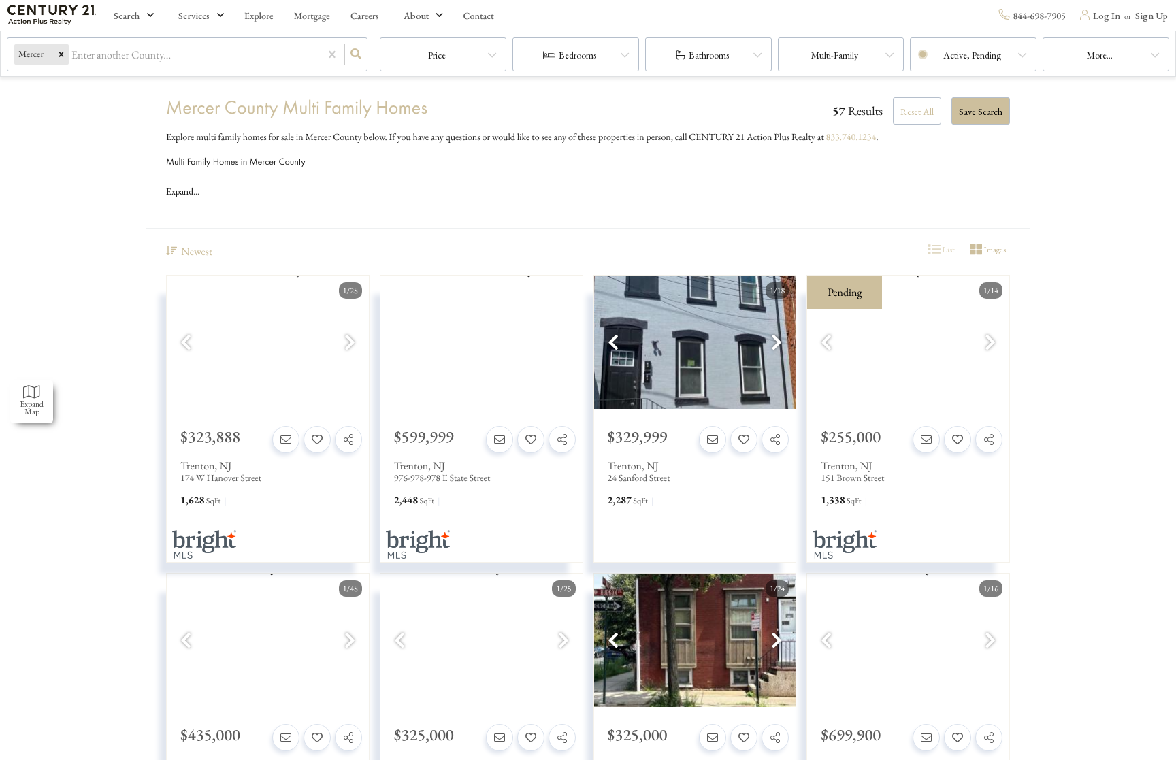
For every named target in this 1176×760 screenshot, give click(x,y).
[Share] (348, 439)
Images (994, 249)
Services (194, 16)
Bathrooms (709, 55)
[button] (61, 54)
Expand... (182, 191)
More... (1100, 55)
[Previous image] (186, 343)
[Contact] (285, 439)
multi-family (834, 55)
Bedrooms (577, 55)
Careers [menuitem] (364, 16)
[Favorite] (317, 439)
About (416, 16)
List (948, 249)
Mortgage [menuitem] (312, 16)
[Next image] (350, 343)
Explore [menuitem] (259, 16)
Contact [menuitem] (478, 16)
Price (437, 55)
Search (127, 16)
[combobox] (72, 55)
